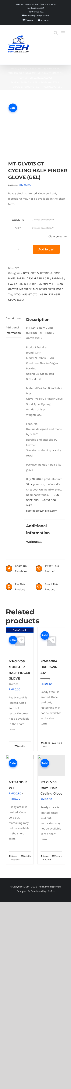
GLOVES (13, 289)
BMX (26, 273)
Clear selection (58, 236)
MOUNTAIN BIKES (44, 289)
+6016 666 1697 (36, 11)
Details (21, 746)
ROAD (59, 289)
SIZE (18, 228)
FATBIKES (20, 284)
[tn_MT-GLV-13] (35, 125)
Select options (15, 858)
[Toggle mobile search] (56, 33)
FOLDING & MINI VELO (41, 284)
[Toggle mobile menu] (63, 33)
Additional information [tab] (13, 330)
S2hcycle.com (35, 484)
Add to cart (46, 249)
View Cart (29, 20)
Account (44, 20)
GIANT (61, 284)
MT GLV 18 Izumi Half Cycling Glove (51, 787)
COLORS (18, 220)
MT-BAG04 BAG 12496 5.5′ (49, 667)
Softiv (51, 891)
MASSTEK (25, 289)
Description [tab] (13, 318)
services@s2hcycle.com (37, 15)
